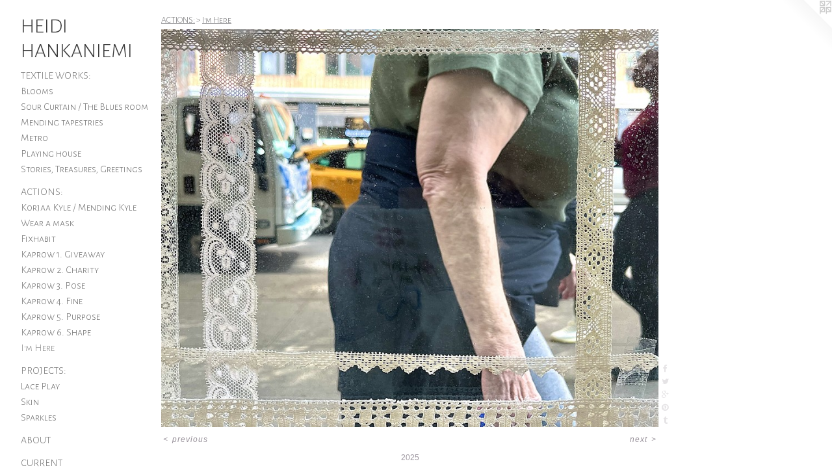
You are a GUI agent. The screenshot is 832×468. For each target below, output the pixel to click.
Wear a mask (47, 223)
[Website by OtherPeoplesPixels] (806, 26)
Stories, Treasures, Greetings (81, 169)
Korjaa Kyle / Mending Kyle (78, 207)
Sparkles (39, 417)
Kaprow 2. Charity (60, 270)
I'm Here (38, 348)
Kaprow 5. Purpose (60, 316)
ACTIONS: (42, 192)
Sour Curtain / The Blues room (84, 106)
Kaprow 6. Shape (56, 332)
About (36, 440)
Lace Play (40, 386)
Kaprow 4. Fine (52, 301)
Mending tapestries (62, 122)
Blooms (37, 91)
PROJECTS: (43, 370)
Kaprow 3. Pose (53, 285)
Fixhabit (38, 238)
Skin (30, 401)
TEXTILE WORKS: (56, 75)
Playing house (51, 153)
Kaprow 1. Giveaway (63, 254)
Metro (34, 138)
